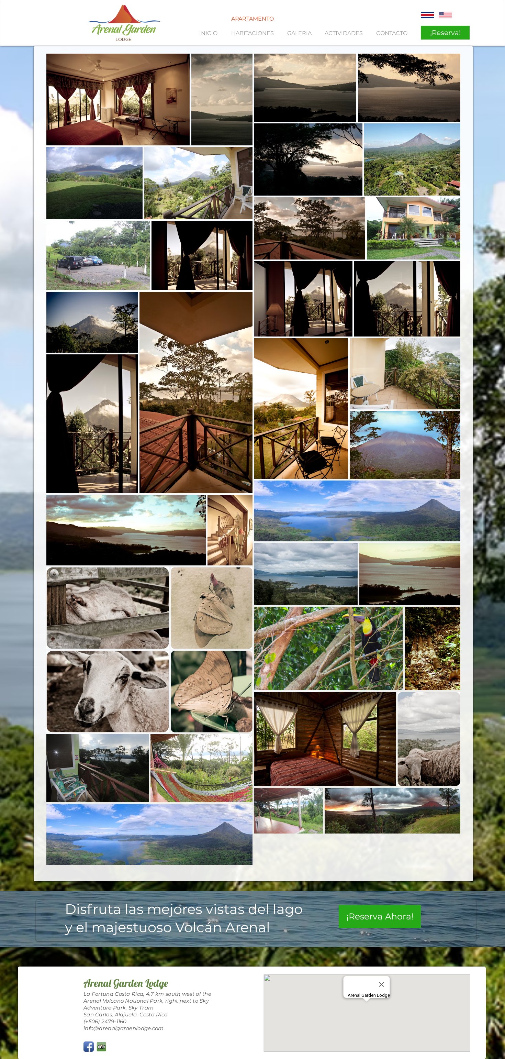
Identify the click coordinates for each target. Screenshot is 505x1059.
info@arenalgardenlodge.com (123, 1028)
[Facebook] (88, 1046)
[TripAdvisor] (101, 1046)
